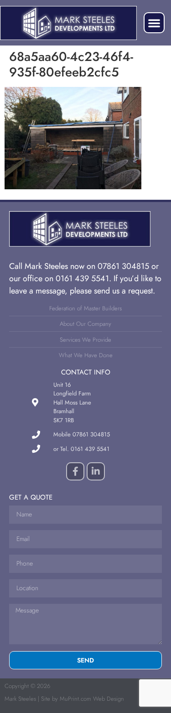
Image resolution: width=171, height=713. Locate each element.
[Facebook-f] (75, 471)
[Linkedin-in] (96, 471)
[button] (154, 22)
